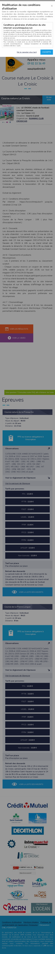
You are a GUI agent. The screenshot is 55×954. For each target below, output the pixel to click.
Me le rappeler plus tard (27, 52)
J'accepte (46, 52)
